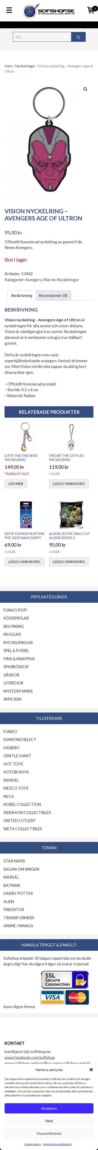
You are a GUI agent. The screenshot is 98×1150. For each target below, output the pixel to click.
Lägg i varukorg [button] (69, 484)
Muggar (12, 634)
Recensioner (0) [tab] (53, 295)
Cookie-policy (32, 1144)
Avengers (33, 279)
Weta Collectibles (22, 828)
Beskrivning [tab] (21, 295)
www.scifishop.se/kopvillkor (29, 1063)
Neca (8, 796)
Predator (13, 909)
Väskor (11, 675)
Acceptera (49, 1108)
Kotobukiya (16, 772)
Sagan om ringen (21, 869)
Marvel (49, 279)
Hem (8, 66)
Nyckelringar (25, 66)
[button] (91, 1069)
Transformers (18, 917)
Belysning (13, 626)
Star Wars (14, 861)
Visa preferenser (49, 1133)
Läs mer (15, 484)
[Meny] (9, 10)
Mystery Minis (18, 691)
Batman (11, 885)
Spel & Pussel (16, 650)
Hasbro (11, 747)
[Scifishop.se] (49, 10)
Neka (49, 1121)
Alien (8, 901)
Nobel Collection (22, 804)
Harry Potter (18, 893)
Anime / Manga (18, 925)
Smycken (12, 699)
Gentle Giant (17, 755)
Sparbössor (15, 666)
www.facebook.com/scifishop (30, 1057)
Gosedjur (13, 683)
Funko (10, 731)
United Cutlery (19, 820)
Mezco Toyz (15, 788)
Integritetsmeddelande (57, 1144)
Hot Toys (13, 764)
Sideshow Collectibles (27, 812)
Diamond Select (19, 739)
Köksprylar (16, 618)
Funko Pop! (15, 610)
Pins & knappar (19, 658)
